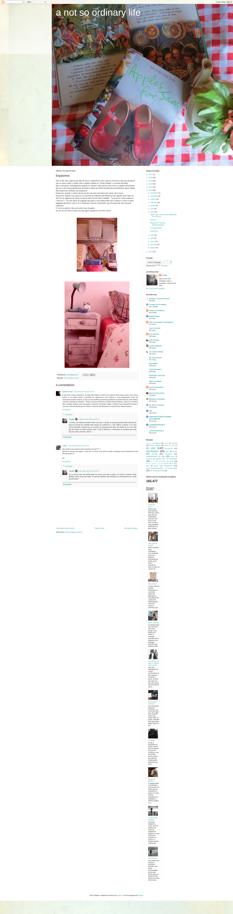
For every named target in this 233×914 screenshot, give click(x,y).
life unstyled (154, 461)
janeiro (153, 248)
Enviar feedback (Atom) (73, 532)
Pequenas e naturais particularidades (157, 224)
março (152, 241)
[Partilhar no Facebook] (91, 374)
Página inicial (99, 528)
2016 (151, 178)
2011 (151, 252)
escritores (168, 454)
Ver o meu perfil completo (155, 288)
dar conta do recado (152, 544)
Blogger (140, 895)
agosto (153, 206)
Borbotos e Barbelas (157, 399)
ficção (172, 456)
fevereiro (153, 245)
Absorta (153, 220)
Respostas (69, 415)
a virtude (151, 740)
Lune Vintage (154, 340)
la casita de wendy (156, 352)
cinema (174, 443)
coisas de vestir (169, 445)
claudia (71, 419)
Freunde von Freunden (157, 305)
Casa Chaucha (154, 328)
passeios (149, 468)
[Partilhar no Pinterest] (94, 374)
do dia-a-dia (171, 451)
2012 (151, 190)
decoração (169, 448)
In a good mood (156, 228)
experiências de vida (155, 456)
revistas (165, 468)
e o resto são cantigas (153, 819)
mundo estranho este (153, 463)
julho (152, 209)
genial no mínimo (151, 780)
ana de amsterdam (156, 387)
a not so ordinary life (98, 12)
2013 (151, 187)
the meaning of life (157, 471)
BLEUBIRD (153, 364)
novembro (154, 196)
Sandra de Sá (67, 392)
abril (152, 238)
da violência (152, 858)
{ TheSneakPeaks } (156, 431)
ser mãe (173, 468)
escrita (154, 454)
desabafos (152, 451)
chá (150, 411)
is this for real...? (151, 505)
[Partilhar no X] (89, 374)
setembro (154, 202)
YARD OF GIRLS (155, 370)
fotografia (149, 459)
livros (171, 461)
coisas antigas (68, 378)
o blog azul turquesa (156, 310)
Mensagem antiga (130, 528)
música (166, 463)
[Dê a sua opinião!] (86, 374)
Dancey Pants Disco (157, 393)
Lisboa (164, 461)
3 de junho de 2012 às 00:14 (83, 392)
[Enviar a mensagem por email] (84, 374)
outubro (153, 199)
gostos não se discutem (166, 459)
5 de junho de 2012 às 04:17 (88, 471)
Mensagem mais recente (65, 528)
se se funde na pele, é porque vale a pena (153, 663)
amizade (148, 443)
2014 (151, 184)
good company (153, 623)
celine (64, 446)
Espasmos (154, 231)
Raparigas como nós (157, 375)
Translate (164, 266)
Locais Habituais (155, 346)
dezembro (154, 193)
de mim (76, 378)
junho (152, 212)
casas (166, 443)
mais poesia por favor (152, 703)
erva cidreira (154, 334)
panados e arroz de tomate (159, 299)
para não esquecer (163, 466)
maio (152, 235)
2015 (151, 181)
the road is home (155, 358)
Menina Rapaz (154, 316)
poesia (157, 468)
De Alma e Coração (156, 405)
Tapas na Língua (155, 381)
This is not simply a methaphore (161, 322)
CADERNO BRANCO (157, 425)
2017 (151, 174)
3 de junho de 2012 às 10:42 (78, 446)
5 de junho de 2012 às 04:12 (88, 419)
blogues (158, 443)
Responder (66, 410)
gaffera (119, 895)
